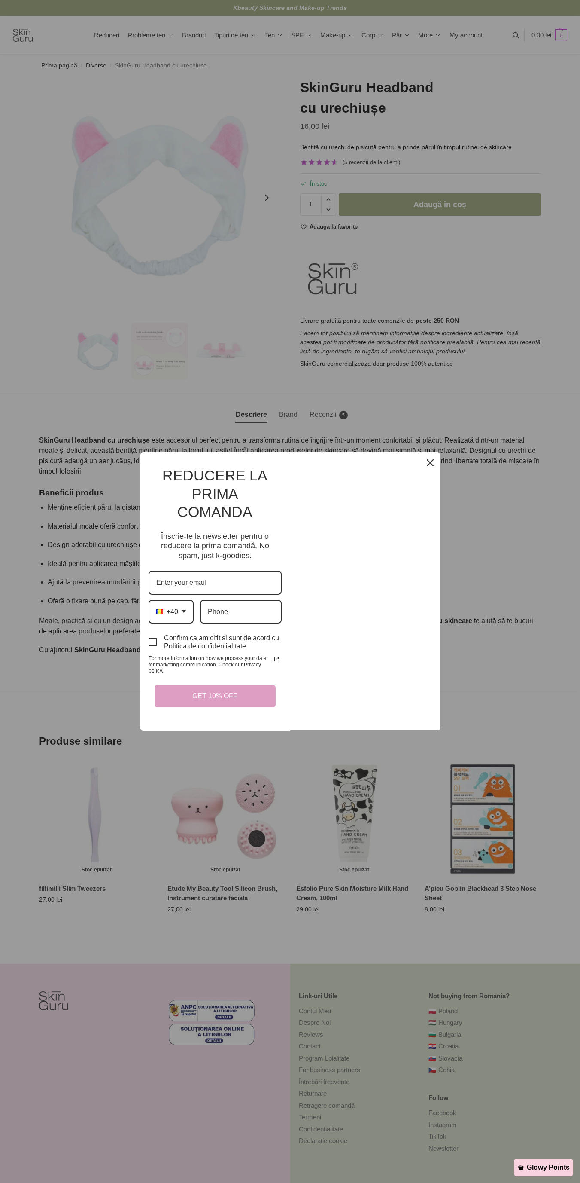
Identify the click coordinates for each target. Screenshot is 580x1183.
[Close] (430, 462)
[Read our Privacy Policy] (276, 659)
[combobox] (171, 612)
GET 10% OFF (214, 696)
